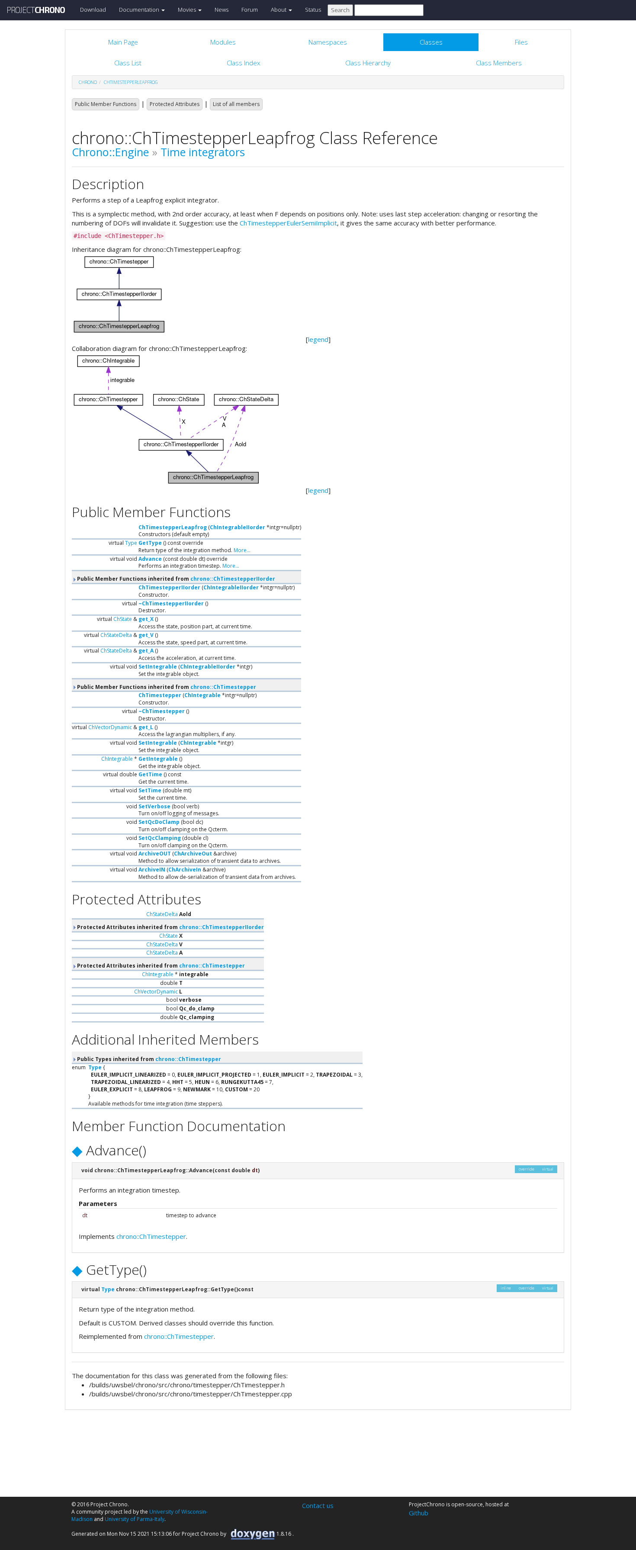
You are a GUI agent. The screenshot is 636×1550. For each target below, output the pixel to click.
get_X (146, 619)
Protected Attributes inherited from (170, 927)
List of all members (236, 104)
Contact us (318, 1505)
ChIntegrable (202, 695)
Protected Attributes (174, 104)
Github (418, 1512)
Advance (150, 559)
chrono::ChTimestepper (223, 687)
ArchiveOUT (154, 853)
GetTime (150, 774)
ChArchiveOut (193, 853)
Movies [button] (187, 9)
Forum (249, 9)
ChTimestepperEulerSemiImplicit (288, 223)
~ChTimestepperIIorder (171, 603)
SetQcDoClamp (159, 822)
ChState (122, 619)
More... (242, 550)
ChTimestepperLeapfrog (131, 82)
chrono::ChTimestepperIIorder (232, 578)
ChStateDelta (116, 635)
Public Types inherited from (148, 1059)
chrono (88, 82)
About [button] (279, 9)
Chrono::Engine (110, 152)
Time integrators (203, 152)
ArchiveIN (151, 869)
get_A (146, 650)
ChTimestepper (159, 695)
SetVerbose (154, 806)
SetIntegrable (157, 666)
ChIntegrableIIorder (237, 527)
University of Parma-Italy (134, 1519)
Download (93, 9)
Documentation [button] (140, 9)
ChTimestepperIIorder (169, 587)
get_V (146, 635)
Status (313, 9)
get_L (145, 727)
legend (318, 339)
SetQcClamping (159, 838)
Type (131, 543)
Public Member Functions (105, 104)
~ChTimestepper (161, 711)
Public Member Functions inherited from (175, 578)
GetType (150, 543)
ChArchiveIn (184, 869)
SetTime (149, 790)
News (221, 9)
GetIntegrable (158, 758)
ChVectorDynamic (110, 727)
